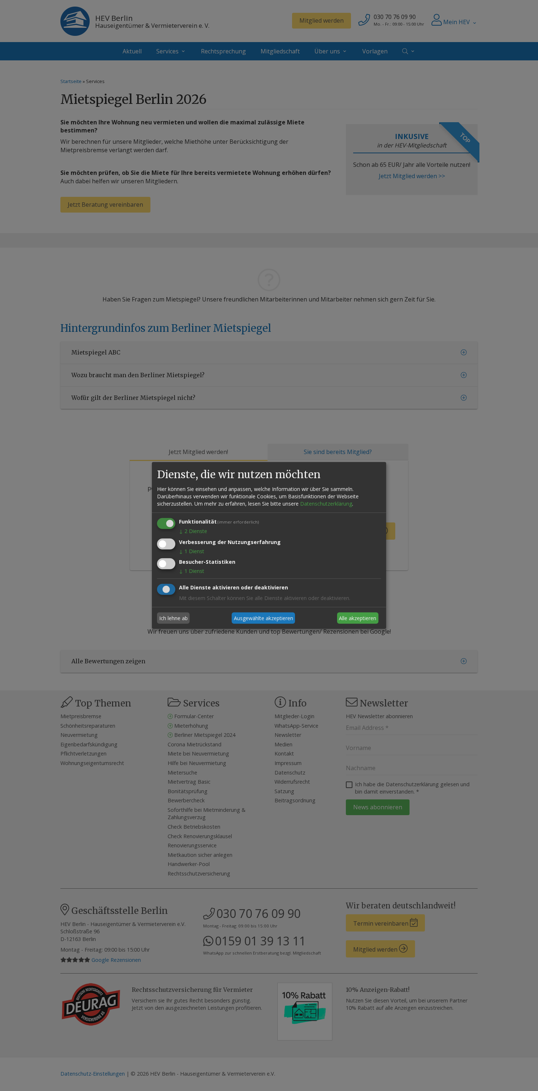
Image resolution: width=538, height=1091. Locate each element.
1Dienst (191, 550)
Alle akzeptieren (357, 618)
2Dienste (193, 531)
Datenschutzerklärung (326, 503)
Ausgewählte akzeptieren (263, 618)
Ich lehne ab (173, 618)
